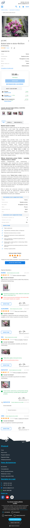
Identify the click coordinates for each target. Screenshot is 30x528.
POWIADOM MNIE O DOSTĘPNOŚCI (15, 84)
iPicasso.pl (4, 446)
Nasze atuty (4, 452)
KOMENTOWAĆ (6, 304)
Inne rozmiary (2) (18, 122)
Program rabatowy (5, 455)
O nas (2, 450)
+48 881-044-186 (24, 2)
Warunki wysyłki (7, 92)
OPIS (4, 122)
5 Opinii (7, 48)
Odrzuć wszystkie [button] (15, 522)
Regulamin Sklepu (5, 457)
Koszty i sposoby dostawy (7, 471)
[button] (15, 525)
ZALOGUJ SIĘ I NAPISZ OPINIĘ (15, 262)
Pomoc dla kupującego (8, 462)
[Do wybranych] (11, 48)
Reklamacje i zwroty (6, 473)
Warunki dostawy (7, 96)
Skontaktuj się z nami (8, 479)
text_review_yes (20, 303)
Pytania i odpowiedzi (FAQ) (7, 476)
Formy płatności (5, 469)
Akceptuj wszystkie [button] (15, 519)
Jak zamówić (4, 466)
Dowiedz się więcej (23, 509)
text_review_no (23, 303)
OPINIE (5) (9, 122)
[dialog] (15, 514)
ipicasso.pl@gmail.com (23, 3)
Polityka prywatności (6, 459)
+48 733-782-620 (7, 485)
